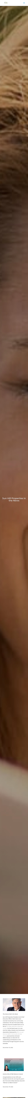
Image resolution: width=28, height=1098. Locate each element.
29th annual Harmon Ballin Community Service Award (13, 1034)
